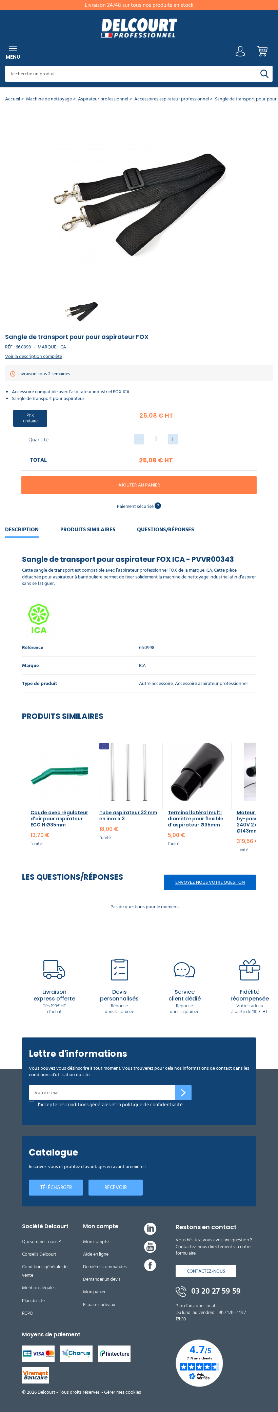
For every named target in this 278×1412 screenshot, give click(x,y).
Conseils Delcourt (39, 1254)
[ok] (183, 1093)
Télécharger (56, 1187)
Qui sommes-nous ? (41, 1241)
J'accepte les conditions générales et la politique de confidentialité (110, 1105)
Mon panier (94, 1292)
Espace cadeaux (99, 1305)
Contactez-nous (206, 1271)
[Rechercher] (264, 74)
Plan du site (33, 1300)
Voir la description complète (33, 356)
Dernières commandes (105, 1267)
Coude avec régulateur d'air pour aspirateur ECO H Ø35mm (59, 818)
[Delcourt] (139, 28)
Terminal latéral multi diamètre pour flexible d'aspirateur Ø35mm (195, 818)
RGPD (27, 1313)
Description (22, 529)
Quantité (38, 439)
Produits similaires (87, 529)
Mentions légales (39, 1288)
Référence (32, 647)
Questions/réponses (165, 529)
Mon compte (96, 1241)
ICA (62, 347)
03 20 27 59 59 (215, 1291)
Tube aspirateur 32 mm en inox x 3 (128, 815)
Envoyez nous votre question (210, 882)
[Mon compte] (240, 53)
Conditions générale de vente (44, 1271)
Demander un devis (102, 1279)
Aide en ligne (95, 1254)
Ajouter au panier (139, 485)
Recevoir (115, 1187)
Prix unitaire (30, 418)
